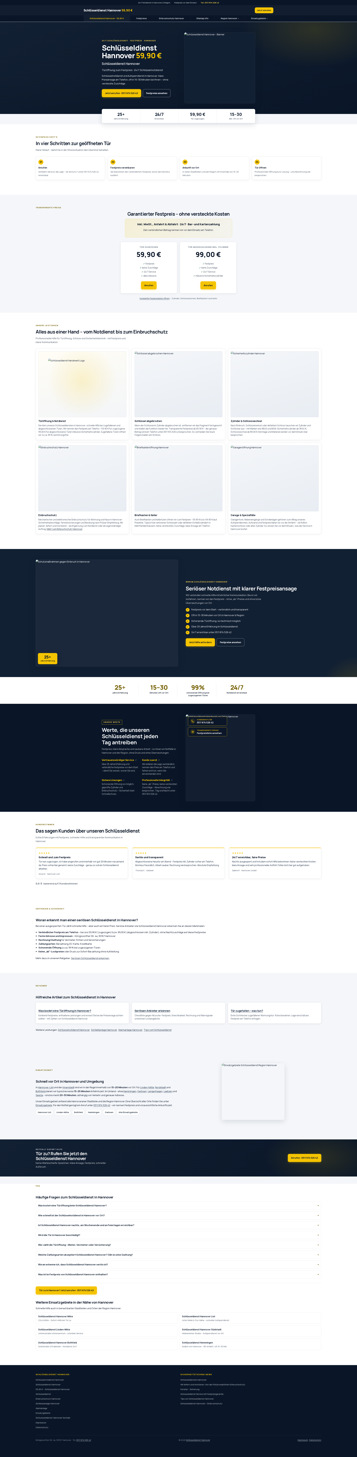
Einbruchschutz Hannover (171, 18)
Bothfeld (40, 1091)
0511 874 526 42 (101, 1105)
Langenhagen (155, 1091)
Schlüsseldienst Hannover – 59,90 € (107, 18)
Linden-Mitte (147, 1087)
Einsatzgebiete (258, 18)
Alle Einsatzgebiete (128, 1112)
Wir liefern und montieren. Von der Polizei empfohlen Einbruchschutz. (213, 1384)
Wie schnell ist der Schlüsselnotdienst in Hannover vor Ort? (71, 1215)
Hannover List (44, 1112)
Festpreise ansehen (156, 93)
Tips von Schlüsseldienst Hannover (197, 1398)
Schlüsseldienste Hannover (193, 1379)
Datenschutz (42, 1427)
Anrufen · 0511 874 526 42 (304, 1157)
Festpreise (141, 18)
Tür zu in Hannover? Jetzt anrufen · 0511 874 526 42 (66, 1290)
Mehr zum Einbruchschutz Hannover (64, 529)
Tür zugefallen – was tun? (247, 1011)
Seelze (39, 1095)
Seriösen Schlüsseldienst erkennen (90, 958)
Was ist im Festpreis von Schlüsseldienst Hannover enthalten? (73, 1274)
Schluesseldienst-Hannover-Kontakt (53, 1417)
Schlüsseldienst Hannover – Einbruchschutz (201, 1403)
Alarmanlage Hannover (130, 1029)
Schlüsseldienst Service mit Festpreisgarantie (202, 1394)
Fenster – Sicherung (189, 1389)
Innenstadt (68, 1087)
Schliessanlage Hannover (48, 1403)
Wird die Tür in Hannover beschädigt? (59, 1235)
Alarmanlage (41, 1408)
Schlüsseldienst (43, 1394)
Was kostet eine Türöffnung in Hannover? (64, 1011)
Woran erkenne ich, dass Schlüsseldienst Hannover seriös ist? (73, 1264)
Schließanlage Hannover (104, 1029)
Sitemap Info (202, 18)
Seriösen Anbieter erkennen (152, 1011)
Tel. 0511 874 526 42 (210, 2)
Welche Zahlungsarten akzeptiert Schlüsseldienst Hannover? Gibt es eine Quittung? (85, 1254)
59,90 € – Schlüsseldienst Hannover (53, 1389)
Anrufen (148, 285)
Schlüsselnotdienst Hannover (74, 1029)
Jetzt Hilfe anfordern (200, 642)
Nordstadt (160, 1087)
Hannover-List (45, 1087)
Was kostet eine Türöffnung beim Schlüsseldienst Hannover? (72, 1205)
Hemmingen (129, 1091)
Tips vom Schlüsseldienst (158, 1029)
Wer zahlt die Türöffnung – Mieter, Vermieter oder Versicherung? (74, 1244)
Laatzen (168, 1091)
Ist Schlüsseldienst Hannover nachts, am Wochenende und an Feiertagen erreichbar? (86, 1225)
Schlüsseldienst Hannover (108, 10)
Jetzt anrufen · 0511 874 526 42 (121, 93)
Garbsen (142, 1091)
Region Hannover (229, 18)
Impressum (41, 1422)
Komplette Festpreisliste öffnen (155, 298)
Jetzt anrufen (264, 10)
